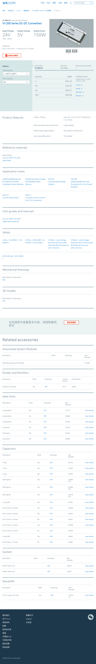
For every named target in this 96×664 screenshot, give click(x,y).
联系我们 (6, 615)
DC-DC (18, 10)
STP (3, 301)
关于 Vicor (6, 619)
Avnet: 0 (79, 88)
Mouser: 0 (79, 96)
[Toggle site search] (83, 2)
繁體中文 (29, 615)
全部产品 (11, 10)
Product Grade (7, 70)
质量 (4, 633)
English (29, 619)
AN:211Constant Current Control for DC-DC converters (35, 197)
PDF (3, 280)
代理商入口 (6, 637)
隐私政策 (6, 644)
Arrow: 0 (79, 85)
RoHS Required (7, 79)
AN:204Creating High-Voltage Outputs (57, 181)
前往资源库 (71, 322)
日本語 (28, 622)
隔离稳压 (26, 10)
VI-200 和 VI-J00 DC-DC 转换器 (41, 10)
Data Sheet (13, 55)
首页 (3, 10)
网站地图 (6, 647)
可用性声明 (6, 640)
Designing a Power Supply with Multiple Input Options (35, 181)
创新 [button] (54, 3)
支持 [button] (66, 3)
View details (89, 410)
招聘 (4, 626)
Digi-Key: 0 (80, 92)
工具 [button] (60, 3)
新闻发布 (6, 622)
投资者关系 (6, 629)
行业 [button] (48, 3)
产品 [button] (42, 3)
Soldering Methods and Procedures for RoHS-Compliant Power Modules (12, 181)
